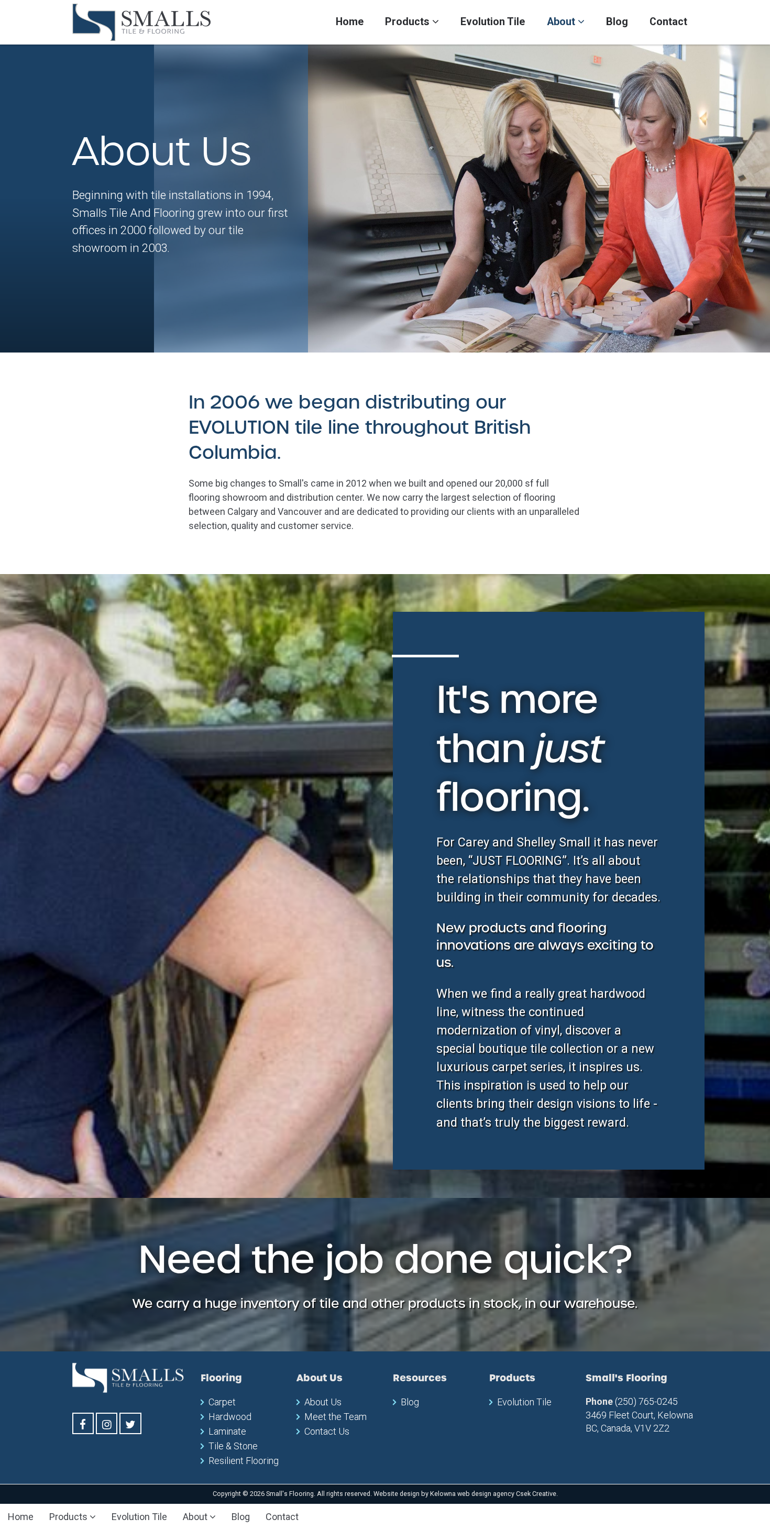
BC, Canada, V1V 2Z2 (627, 1428)
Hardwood (229, 1416)
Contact (668, 22)
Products (408, 22)
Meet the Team (335, 1416)
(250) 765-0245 (646, 1401)
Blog (617, 22)
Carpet (222, 1401)
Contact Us (326, 1431)
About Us (323, 1401)
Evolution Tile (492, 22)
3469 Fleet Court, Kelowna (639, 1415)
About (562, 22)
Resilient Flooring (243, 1460)
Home (350, 22)
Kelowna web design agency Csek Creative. (494, 1494)
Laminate (227, 1431)
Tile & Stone (233, 1445)
